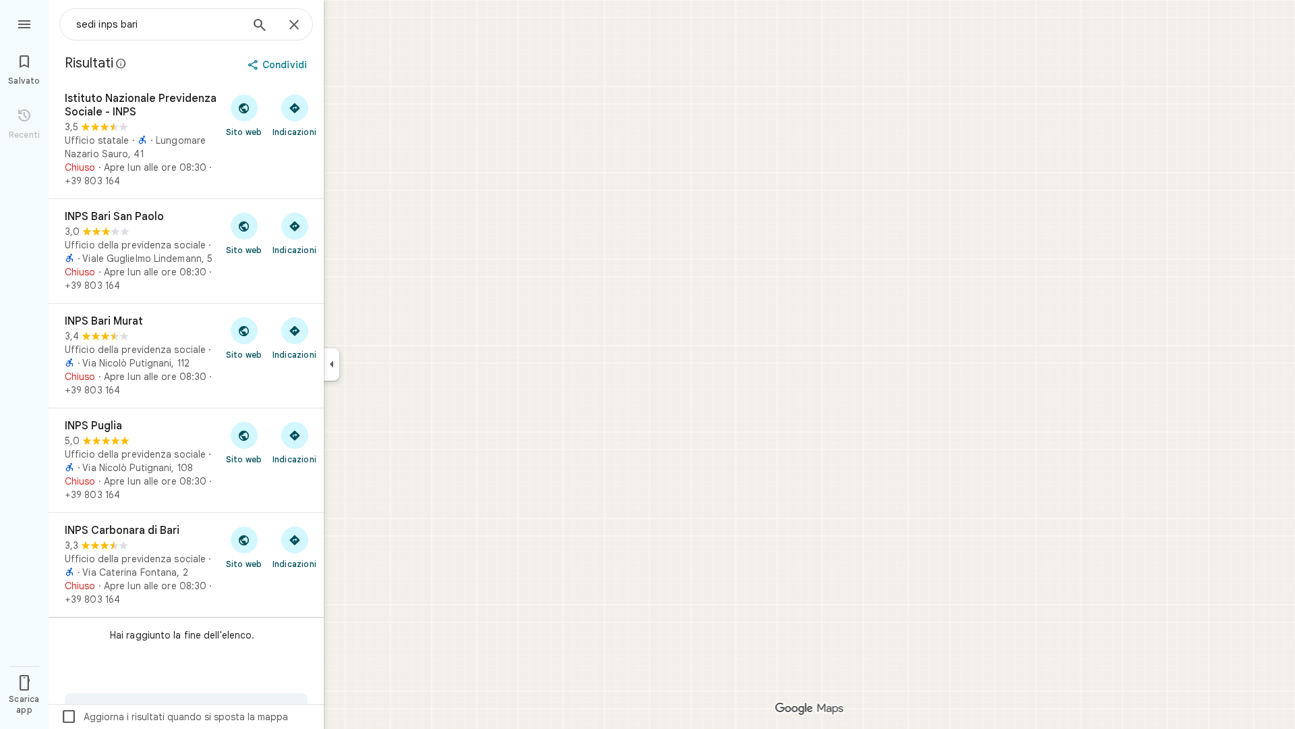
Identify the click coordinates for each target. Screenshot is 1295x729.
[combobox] (158, 24)
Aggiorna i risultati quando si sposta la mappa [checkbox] (174, 717)
